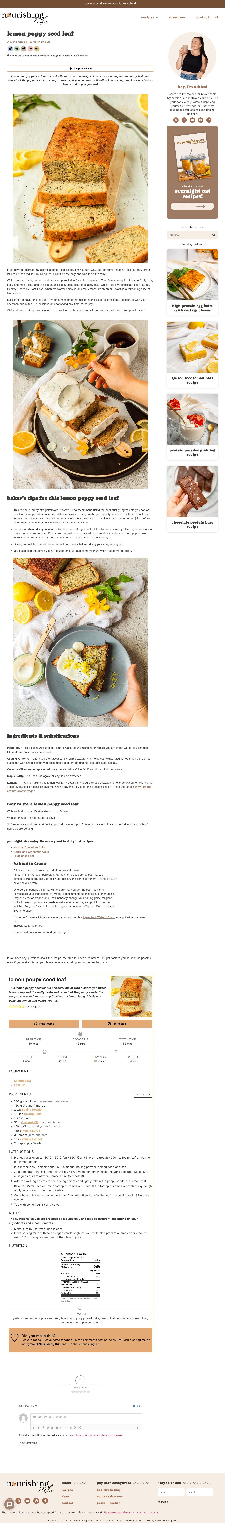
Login (138, 1405)
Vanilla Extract (32, 1139)
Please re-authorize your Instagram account (130, 1512)
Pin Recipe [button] (119, 1023)
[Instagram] (184, 120)
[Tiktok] (208, 120)
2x (142, 1094)
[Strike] (47, 1428)
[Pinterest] (200, 120)
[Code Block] (66, 1428)
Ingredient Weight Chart (99, 917)
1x (137, 1094)
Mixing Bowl (22, 1080)
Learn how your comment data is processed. (96, 1435)
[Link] (70, 1428)
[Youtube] (192, 120)
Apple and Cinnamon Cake (31, 851)
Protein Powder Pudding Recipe (192, 452)
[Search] (214, 235)
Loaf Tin (20, 1085)
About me (177, 17)
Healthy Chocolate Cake (29, 847)
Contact (202, 17)
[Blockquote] (61, 1428)
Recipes (147, 17)
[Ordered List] (52, 1428)
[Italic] (38, 1428)
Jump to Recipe (82, 68)
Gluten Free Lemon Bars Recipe (192, 380)
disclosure (82, 55)
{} (75, 1427)
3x (148, 1094)
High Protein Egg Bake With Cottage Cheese (192, 308)
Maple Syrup (31, 1130)
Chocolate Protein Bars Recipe (192, 524)
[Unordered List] (57, 1428)
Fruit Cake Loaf (24, 856)
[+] (79, 1427)
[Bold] (33, 1428)
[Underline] (43, 1428)
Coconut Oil (29, 1122)
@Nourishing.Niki (48, 1344)
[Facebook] (176, 120)
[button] (217, 17)
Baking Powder (32, 1109)
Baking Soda (33, 1114)
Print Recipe (46, 1023)
